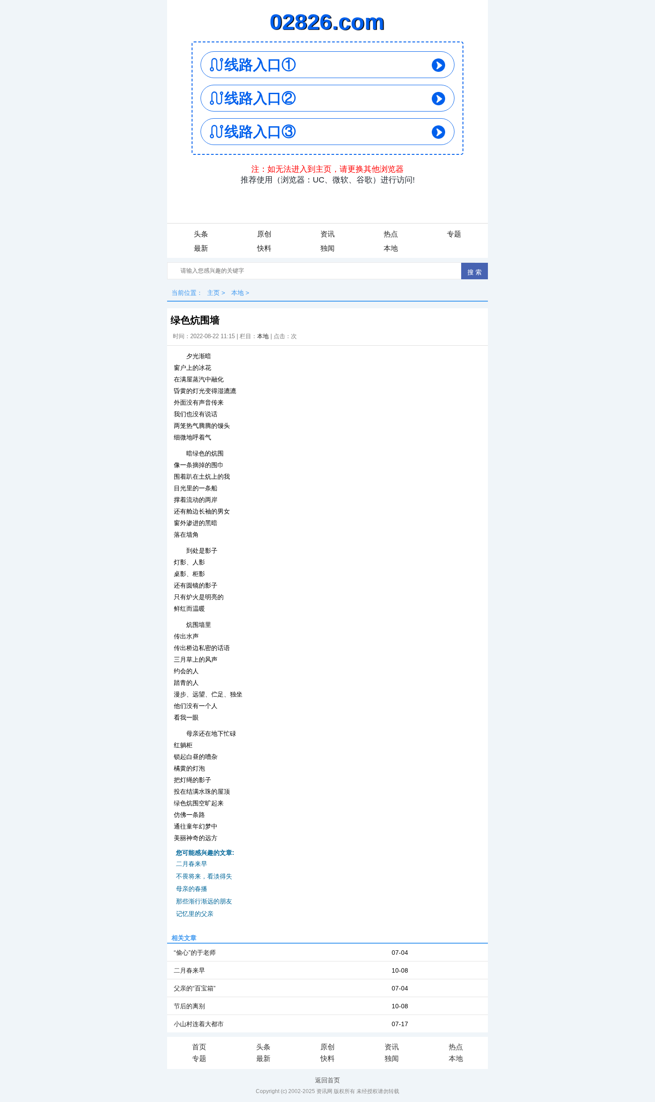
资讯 (327, 234)
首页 (199, 1047)
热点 (391, 234)
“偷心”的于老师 (195, 952)
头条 (201, 234)
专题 (454, 234)
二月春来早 (191, 863)
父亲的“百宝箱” (195, 988)
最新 (201, 248)
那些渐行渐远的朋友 (204, 901)
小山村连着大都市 (199, 1023)
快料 (264, 248)
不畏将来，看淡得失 (204, 876)
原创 (264, 234)
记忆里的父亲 (194, 913)
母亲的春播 (191, 888)
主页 (213, 292)
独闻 (327, 248)
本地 (391, 248)
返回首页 (327, 1080)
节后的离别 (189, 1006)
